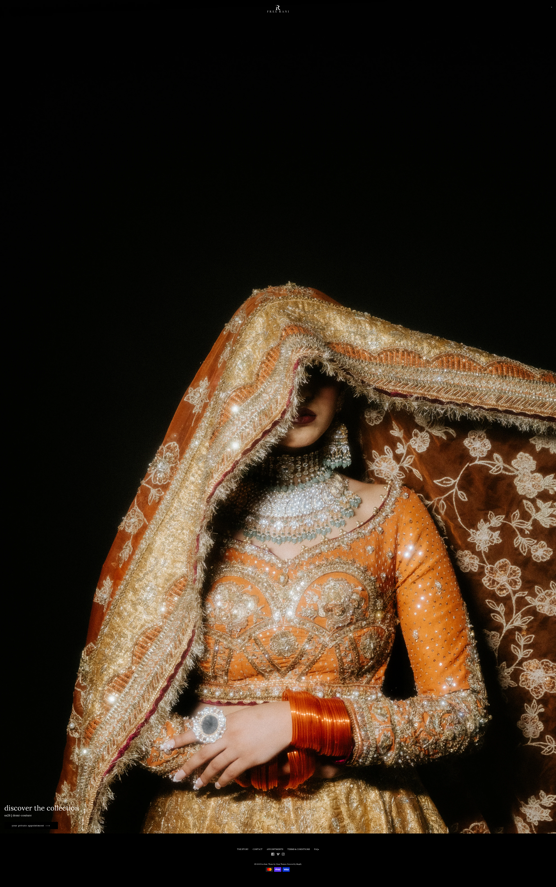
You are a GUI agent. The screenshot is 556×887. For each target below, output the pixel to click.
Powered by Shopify (294, 864)
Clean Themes (281, 864)
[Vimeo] (278, 854)
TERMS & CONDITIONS (298, 849)
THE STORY (242, 849)
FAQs (316, 849)
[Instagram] (283, 854)
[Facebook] (272, 854)
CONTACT (258, 849)
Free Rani (263, 864)
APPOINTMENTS (275, 849)
